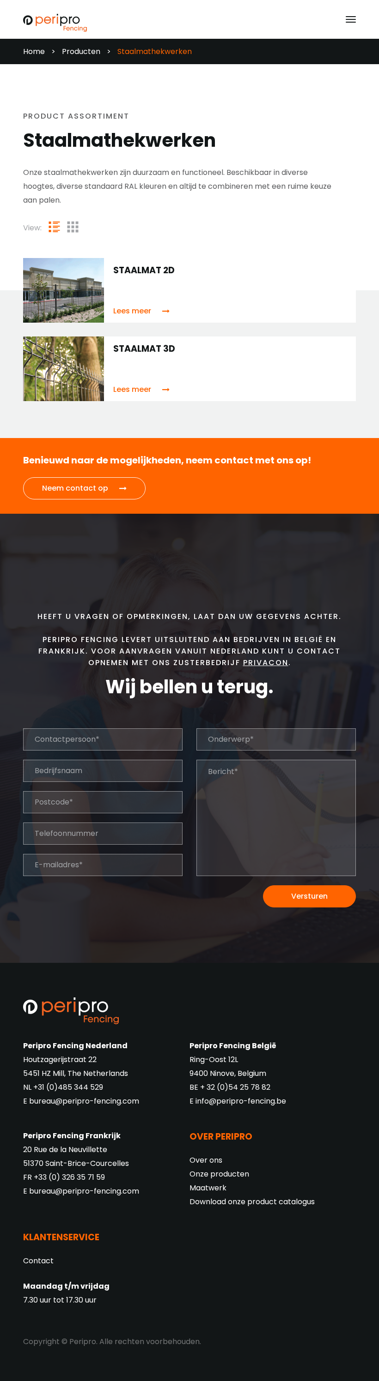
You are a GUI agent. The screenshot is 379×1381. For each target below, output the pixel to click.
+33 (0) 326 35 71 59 (69, 1177)
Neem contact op (75, 488)
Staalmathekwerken (154, 51)
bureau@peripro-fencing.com (84, 1101)
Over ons (206, 1160)
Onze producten (219, 1174)
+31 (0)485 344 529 (68, 1087)
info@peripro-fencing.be (241, 1101)
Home (34, 51)
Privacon (265, 662)
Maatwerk (208, 1188)
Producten (81, 51)
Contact (38, 1260)
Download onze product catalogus (252, 1201)
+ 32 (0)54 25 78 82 (235, 1087)
